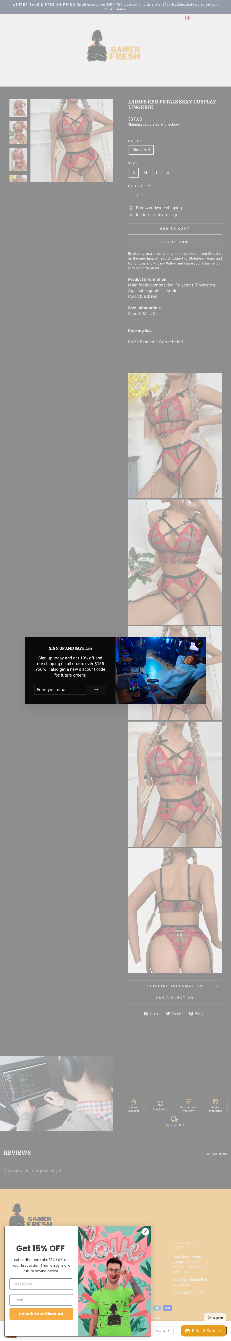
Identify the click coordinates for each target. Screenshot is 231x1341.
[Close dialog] (145, 1232)
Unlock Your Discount (41, 1314)
